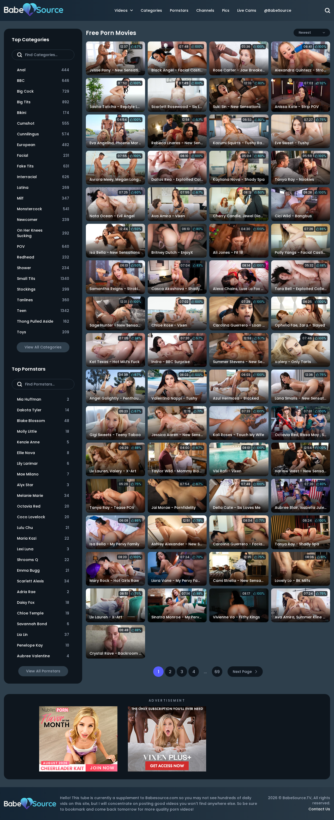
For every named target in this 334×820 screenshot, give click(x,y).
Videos (121, 10)
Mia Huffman (43, 399)
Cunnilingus (43, 134)
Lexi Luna (43, 549)
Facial (43, 155)
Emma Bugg (43, 570)
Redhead (43, 257)
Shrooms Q (43, 559)
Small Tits (43, 278)
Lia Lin (43, 634)
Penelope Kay (43, 645)
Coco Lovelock (43, 517)
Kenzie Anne (43, 442)
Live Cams (246, 10)
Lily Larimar (43, 463)
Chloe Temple (43, 613)
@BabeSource (277, 10)
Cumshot (43, 123)
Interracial (43, 176)
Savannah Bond (43, 623)
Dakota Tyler (43, 410)
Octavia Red (43, 506)
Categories (151, 10)
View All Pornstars (43, 671)
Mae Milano (43, 474)
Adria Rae (43, 591)
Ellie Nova (43, 452)
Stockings (43, 289)
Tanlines (43, 300)
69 (217, 672)
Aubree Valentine (43, 656)
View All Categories (43, 347)
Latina (43, 187)
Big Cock (43, 91)
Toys (43, 332)
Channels (205, 10)
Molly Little (43, 431)
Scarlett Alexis (43, 581)
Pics (225, 10)
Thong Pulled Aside (43, 321)
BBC (43, 80)
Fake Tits (43, 166)
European (43, 144)
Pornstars (179, 10)
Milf (43, 198)
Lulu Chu (43, 527)
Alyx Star (43, 484)
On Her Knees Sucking (43, 233)
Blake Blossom (43, 420)
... (205, 672)
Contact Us (319, 809)
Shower (43, 267)
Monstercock (43, 209)
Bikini (43, 112)
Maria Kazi (43, 538)
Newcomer (43, 219)
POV (43, 246)
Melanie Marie (43, 495)
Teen (43, 310)
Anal (43, 70)
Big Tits (43, 102)
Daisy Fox (43, 602)
